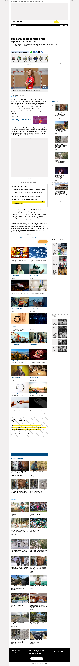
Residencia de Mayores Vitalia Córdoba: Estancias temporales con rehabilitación (55, 252)
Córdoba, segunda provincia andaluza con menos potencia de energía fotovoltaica (37, 641)
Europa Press (32, 609)
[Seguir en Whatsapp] (65, 651)
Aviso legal (41, 663)
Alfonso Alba (13, 552)
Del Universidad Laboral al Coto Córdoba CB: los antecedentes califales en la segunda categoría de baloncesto (19, 530)
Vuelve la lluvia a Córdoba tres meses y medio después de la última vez (19, 550)
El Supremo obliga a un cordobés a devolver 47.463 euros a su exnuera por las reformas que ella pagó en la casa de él (19, 491)
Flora (33, 1)
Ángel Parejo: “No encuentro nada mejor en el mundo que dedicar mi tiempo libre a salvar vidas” (55, 348)
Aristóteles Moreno (14, 476)
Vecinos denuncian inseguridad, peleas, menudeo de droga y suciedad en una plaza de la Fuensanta (37, 491)
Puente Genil (40, 237)
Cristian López (13, 93)
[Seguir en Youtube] (62, 651)
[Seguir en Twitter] (56, 651)
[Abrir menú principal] (67, 21)
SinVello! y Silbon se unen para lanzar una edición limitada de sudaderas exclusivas (55, 272)
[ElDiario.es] (64, 25)
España (27, 237)
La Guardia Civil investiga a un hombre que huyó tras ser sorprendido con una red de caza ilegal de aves (37, 473)
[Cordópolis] (18, 650)
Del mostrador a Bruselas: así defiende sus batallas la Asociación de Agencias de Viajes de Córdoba (55, 265)
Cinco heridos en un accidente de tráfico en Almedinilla (38, 623)
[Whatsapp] (31, 52)
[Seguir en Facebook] (57, 651)
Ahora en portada (15, 537)
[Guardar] (44, 52)
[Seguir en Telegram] (58, 651)
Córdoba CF (36, 1)
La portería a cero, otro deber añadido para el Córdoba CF (37, 513)
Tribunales (25, 1)
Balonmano (13, 237)
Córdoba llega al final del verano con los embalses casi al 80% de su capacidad (38, 551)
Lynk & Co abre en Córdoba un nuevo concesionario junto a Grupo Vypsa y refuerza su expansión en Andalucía (55, 245)
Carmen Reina (32, 495)
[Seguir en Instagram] (60, 651)
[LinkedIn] (42, 52)
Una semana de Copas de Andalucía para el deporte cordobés (19, 604)
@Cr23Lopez (13, 96)
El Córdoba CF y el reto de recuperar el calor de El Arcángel (38, 529)
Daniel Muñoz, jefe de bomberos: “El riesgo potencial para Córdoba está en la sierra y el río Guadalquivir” (55, 328)
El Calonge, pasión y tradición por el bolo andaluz (19, 513)
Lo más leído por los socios (17, 458)
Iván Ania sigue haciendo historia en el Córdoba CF (38, 586)
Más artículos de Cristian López (18, 498)
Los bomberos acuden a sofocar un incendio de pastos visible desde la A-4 (61, 130)
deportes (17, 237)
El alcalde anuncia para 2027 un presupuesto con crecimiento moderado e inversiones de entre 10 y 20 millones (38, 606)
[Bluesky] (36, 52)
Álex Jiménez (32, 588)
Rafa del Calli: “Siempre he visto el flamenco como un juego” (55, 322)
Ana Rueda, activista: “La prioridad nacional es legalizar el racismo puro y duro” (55, 335)
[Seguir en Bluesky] (54, 651)
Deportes (13, 25)
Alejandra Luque (14, 495)
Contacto (45, 663)
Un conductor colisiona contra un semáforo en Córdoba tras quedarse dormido (19, 624)
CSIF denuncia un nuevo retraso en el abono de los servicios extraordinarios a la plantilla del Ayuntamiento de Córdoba (61, 194)
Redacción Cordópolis (33, 476)
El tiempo (22, 1)
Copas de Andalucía (40, 1)
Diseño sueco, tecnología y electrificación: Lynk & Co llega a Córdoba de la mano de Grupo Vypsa (55, 259)
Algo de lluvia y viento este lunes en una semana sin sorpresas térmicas (19, 568)
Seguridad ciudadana (29, 1)
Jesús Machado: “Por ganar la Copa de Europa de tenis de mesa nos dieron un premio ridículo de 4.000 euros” (55, 342)
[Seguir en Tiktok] (63, 651)
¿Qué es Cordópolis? (35, 663)
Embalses (19, 1)
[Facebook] (34, 52)
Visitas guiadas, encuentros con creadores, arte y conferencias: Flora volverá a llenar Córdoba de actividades (19, 587)
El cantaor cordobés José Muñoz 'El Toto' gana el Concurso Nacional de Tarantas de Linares (60, 177)
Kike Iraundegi (13, 569)
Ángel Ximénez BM (33, 237)
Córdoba (45, 237)
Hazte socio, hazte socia (20, 433)
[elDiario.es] (18, 653)
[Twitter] (39, 52)
